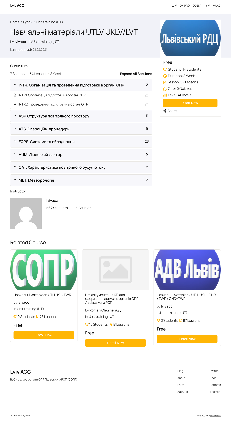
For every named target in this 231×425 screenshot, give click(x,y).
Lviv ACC (17, 5)
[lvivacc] (26, 214)
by (12, 41)
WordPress (215, 415)
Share (172, 110)
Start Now (190, 103)
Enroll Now (44, 335)
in (30, 41)
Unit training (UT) (45, 41)
